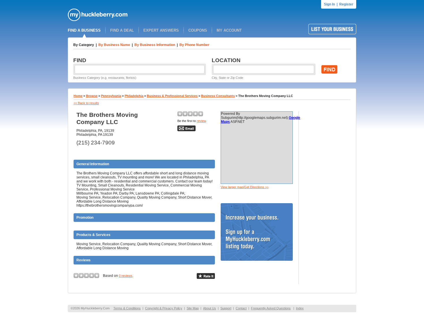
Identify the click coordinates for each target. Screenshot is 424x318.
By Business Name (114, 45)
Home (78, 96)
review (201, 121)
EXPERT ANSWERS (161, 30)
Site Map (193, 308)
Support (225, 308)
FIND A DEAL (122, 30)
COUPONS (197, 30)
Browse (91, 96)
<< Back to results (86, 103)
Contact (241, 308)
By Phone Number (194, 45)
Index (300, 308)
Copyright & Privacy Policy (163, 308)
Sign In (329, 4)
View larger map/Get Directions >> (245, 187)
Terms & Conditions (127, 308)
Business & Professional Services (172, 96)
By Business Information (154, 45)
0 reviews (125, 275)
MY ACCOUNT (229, 30)
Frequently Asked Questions (271, 308)
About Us (209, 308)
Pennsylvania (111, 96)
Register (346, 4)
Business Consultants (218, 96)
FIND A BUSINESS (84, 30)
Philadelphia (134, 96)
